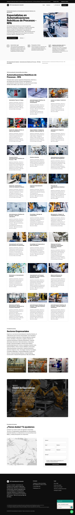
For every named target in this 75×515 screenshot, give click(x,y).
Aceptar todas (56, 1)
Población (58, 449)
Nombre (47, 440)
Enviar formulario (55, 464)
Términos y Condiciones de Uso (52, 461)
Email (46, 445)
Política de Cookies (57, 485)
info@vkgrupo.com (36, 488)
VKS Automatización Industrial (16, 5)
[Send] (72, 507)
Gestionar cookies (64, 1)
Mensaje (47, 454)
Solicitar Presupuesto (12, 37)
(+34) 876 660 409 (36, 486)
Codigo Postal (48, 449)
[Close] (72, 501)
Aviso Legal (56, 483)
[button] (22, 451)
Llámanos (21, 37)
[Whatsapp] (71, 511)
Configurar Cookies (57, 490)
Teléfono (58, 445)
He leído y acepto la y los (54, 461)
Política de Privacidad (58, 460)
